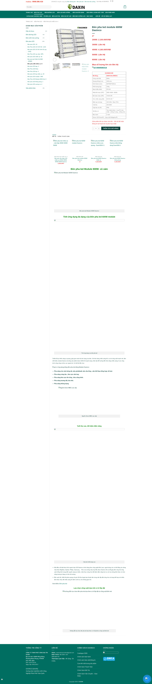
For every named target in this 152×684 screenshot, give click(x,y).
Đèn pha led (80, 1)
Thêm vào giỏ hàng (110, 128)
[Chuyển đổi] (46, 34)
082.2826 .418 (64, 654)
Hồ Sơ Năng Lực (106, 16)
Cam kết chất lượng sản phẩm (86, 663)
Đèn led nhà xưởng (90, 1)
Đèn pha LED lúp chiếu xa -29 (36, 74)
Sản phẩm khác (110, 12)
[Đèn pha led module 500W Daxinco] (80, 147)
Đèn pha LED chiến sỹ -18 (35, 56)
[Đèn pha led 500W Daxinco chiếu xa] (98, 147)
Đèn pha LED (38, 12)
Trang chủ (29, 12)
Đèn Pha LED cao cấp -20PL (36, 54)
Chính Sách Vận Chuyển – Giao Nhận (87, 675)
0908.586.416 (37, 2)
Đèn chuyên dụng (78, 12)
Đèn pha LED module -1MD (35, 76)
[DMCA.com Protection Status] (109, 658)
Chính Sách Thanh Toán (85, 667)
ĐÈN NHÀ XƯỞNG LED (79, 16)
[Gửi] (49, 6)
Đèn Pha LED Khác (33, 69)
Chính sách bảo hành (84, 656)
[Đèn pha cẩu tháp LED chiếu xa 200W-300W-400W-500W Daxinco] (61, 147)
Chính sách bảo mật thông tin (86, 660)
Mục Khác (90, 16)
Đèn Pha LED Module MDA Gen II (37, 79)
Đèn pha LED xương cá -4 (35, 84)
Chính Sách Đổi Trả (83, 670)
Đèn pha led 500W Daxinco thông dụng (117, 159)
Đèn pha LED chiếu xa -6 (51, 21)
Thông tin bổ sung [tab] (63, 136)
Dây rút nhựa (30, 31)
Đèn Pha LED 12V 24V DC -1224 (37, 47)
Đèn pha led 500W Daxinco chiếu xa (98, 159)
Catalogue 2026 (82, 653)
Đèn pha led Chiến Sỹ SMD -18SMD (35, 60)
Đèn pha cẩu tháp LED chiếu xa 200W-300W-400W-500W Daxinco (61, 160)
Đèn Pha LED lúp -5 (33, 71)
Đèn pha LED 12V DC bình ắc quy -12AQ (37, 50)
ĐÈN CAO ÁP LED (66, 16)
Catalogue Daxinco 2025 (34, 16)
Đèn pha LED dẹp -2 (33, 66)
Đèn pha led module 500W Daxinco (79, 159)
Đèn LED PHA (56, 16)
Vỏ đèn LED (47, 16)
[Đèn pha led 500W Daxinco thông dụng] (117, 147)
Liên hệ (98, 16)
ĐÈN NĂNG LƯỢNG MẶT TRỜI (95, 12)
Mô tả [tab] (54, 136)
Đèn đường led (71, 1)
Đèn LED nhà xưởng (63, 12)
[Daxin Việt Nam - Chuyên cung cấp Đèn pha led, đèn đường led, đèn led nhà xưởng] (76, 7)
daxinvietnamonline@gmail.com (65, 652)
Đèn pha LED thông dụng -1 (35, 81)
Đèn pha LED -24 (32, 44)
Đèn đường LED (50, 12)
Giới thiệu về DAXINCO (103, 1)
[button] (120, 6)
